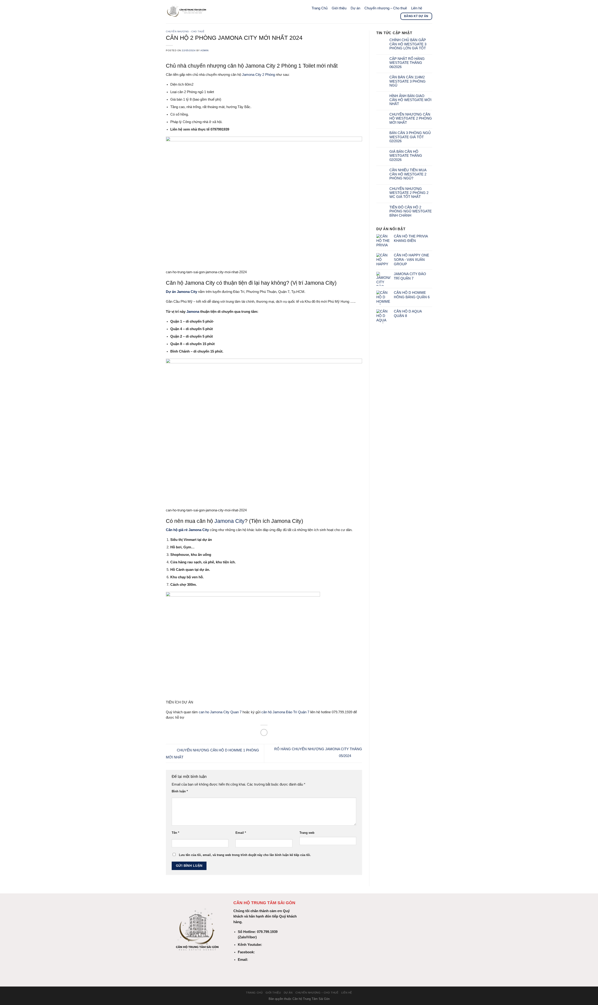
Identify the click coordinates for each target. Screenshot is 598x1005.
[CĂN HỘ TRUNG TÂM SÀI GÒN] (232, 11)
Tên (175, 832)
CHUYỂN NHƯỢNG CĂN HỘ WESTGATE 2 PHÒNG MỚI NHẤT (410, 118)
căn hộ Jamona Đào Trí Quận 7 (285, 712)
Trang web (306, 832)
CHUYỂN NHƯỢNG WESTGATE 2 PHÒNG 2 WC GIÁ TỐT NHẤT (408, 193)
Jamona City (229, 521)
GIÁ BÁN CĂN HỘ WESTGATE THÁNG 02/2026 (405, 156)
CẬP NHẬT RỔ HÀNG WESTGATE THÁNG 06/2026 (407, 63)
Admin (204, 50)
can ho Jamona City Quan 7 (220, 712)
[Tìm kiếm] (428, 8)
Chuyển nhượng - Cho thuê (185, 31)
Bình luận (180, 791)
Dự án (355, 8)
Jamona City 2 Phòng (258, 74)
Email (240, 832)
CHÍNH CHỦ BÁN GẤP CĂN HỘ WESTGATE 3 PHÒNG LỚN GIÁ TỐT (407, 44)
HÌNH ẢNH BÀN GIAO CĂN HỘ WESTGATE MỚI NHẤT (410, 100)
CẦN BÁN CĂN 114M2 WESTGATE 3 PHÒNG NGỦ (407, 81)
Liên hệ (416, 8)
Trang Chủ (319, 8)
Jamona (192, 311)
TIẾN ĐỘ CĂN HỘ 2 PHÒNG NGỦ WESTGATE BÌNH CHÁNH (410, 211)
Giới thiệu (339, 8)
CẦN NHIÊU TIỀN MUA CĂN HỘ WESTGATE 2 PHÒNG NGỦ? (407, 174)
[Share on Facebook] (263, 732)
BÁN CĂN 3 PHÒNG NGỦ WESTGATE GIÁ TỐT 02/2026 (410, 137)
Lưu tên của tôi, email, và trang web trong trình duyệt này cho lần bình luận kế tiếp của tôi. (245, 855)
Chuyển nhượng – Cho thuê (385, 8)
